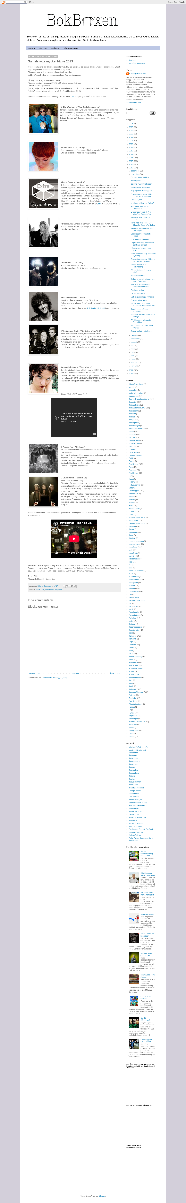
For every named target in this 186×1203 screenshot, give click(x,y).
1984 (99, 204)
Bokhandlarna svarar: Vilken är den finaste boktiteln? (143, 260)
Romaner (132, 636)
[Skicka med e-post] (64, 586)
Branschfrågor (134, 426)
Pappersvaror (134, 597)
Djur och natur (134, 441)
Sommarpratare (135, 677)
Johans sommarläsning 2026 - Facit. (147, 854)
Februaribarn (134, 808)
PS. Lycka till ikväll (96, 308)
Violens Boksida (135, 835)
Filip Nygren (133, 473)
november (135, 174)
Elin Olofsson (134, 797)
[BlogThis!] (66, 586)
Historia (132, 500)
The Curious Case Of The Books (141, 829)
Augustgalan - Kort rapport (141, 191)
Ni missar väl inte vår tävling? (142, 203)
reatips (131, 621)
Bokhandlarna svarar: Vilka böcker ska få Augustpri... (142, 195)
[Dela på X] (69, 586)
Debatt (131, 432)
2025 (131, 127)
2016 (131, 158)
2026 (131, 124)
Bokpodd (132, 414)
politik (131, 609)
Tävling (131, 713)
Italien (131, 515)
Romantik (132, 639)
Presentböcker (134, 615)
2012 (131, 370)
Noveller (132, 586)
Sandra (131, 648)
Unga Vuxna (133, 716)
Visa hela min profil (134, 103)
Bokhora (132, 776)
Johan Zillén (43, 48)
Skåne (131, 671)
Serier (131, 660)
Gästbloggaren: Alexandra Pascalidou (141, 321)
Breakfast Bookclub (136, 788)
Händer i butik (134, 509)
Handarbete (133, 494)
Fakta (131, 467)
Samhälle (132, 645)
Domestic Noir (134, 443)
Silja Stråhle (133, 665)
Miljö (130, 568)
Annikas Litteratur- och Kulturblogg (137, 751)
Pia (130, 603)
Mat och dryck (134, 559)
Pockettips (133, 606)
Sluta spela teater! (138, 181)
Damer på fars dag (138, 293)
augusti (134, 342)
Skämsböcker (134, 674)
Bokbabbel (133, 755)
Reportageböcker (135, 627)
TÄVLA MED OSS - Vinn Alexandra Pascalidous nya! (143, 305)
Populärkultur (134, 612)
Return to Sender (147, 914)
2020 (131, 144)
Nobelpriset (133, 583)
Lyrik (130, 550)
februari (134, 363)
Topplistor (58, 590)
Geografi (132, 488)
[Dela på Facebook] (72, 586)
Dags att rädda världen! (140, 177)
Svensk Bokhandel (136, 823)
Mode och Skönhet (136, 571)
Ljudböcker (133, 547)
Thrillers (132, 695)
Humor (131, 503)
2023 (131, 134)
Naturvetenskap (135, 580)
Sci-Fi (131, 654)
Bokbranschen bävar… (140, 300)
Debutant (132, 435)
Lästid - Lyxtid (136, 200)
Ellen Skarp (133, 452)
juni (132, 349)
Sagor (131, 642)
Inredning (132, 512)
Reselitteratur (134, 630)
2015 (131, 161)
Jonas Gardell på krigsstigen (147, 935)
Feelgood (132, 470)
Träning (132, 707)
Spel (130, 680)
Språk (131, 686)
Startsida (75, 673)
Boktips (131, 420)
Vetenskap (133, 725)
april (133, 356)
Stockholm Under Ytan (137, 817)
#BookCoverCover (136, 384)
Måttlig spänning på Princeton (142, 297)
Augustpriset (133, 396)
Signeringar (133, 663)
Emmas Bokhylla (135, 800)
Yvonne (132, 737)
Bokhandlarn (134, 773)
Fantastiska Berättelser (138, 806)
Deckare (132, 437)
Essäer (131, 461)
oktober (134, 335)
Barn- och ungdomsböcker (139, 399)
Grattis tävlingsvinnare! (140, 239)
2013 (131, 168)
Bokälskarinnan (135, 782)
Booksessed (133, 785)
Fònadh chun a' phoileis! (140, 187)
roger (131, 633)
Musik (131, 574)
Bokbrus (132, 767)
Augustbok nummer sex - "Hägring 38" (140, 207)
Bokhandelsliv (134, 405)
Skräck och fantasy (136, 668)
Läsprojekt (133, 556)
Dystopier (132, 446)
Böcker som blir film (136, 429)
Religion (132, 624)
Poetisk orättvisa (137, 290)
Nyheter (132, 588)
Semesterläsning (135, 657)
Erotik (131, 458)
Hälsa (131, 506)
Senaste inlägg (35, 673)
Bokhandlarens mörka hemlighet (147, 894)
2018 (131, 151)
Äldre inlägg (115, 673)
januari (134, 366)
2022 (131, 137)
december (135, 171)
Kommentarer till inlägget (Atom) (54, 678)
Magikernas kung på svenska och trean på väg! (142, 244)
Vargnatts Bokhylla (136, 832)
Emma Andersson (136, 455)
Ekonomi (132, 449)
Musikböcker (49, 590)
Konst (131, 535)
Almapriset (133, 390)
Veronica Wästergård (137, 722)
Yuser (131, 734)
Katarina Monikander (137, 523)
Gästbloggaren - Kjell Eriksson (147, 1041)
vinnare (132, 728)
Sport (131, 683)
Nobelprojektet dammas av (146, 954)
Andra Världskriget (136, 393)
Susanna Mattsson (136, 692)
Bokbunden (133, 770)
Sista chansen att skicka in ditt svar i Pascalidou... (142, 280)
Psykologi (132, 618)
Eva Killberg (133, 464)
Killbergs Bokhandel (137, 74)
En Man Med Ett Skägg (138, 803)
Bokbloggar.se (134, 761)
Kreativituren (134, 814)
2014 (131, 164)
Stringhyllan (133, 820)
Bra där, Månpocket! (145, 1019)
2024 (131, 131)
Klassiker (132, 526)
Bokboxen (31, 48)
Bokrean (132, 417)
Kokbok (132, 529)
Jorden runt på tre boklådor (141, 331)
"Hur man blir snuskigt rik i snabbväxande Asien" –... (142, 286)
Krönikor (132, 538)
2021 (131, 141)
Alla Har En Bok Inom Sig (139, 747)
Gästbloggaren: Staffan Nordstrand (148, 874)
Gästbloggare (55, 48)
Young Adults (134, 731)
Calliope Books (135, 791)
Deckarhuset (134, 794)
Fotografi (132, 482)
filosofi (131, 479)
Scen (131, 651)
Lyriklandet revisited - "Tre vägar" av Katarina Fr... (141, 213)
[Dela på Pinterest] (75, 586)
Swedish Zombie (135, 826)
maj (132, 352)
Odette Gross (134, 592)
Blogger (102, 1196)
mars (133, 359)
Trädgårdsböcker (135, 704)
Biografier (132, 402)
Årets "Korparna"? (138, 276)
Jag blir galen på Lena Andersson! (140, 310)
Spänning (132, 689)
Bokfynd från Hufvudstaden (141, 184)
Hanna (131, 497)
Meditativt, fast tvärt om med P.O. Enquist (142, 229)
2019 (131, 148)
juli (132, 346)
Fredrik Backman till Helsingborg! (138, 266)
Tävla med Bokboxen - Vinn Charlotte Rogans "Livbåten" (143, 224)
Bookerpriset (134, 423)
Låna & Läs (133, 553)
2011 (131, 374)
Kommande (133, 532)
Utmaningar (133, 719)
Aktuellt (131, 387)
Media (131, 562)
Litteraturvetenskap (136, 541)
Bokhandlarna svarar (137, 408)
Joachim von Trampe (137, 517)
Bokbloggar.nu (134, 758)
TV (130, 710)
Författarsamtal (134, 485)
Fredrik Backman (135, 812)
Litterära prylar (134, 544)
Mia (130, 565)
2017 (131, 154)
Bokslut (131, 779)
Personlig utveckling (137, 600)
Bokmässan (133, 411)
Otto (130, 594)
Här (72, 96)
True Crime (133, 701)
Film (130, 476)
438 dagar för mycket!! (146, 998)
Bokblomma (133, 764)
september (135, 339)
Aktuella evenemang (71, 48)
